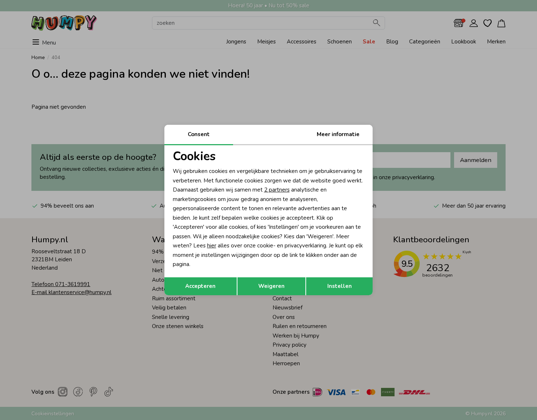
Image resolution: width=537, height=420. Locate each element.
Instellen (339, 286)
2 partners (277, 189)
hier (211, 245)
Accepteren (200, 286)
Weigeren (271, 286)
